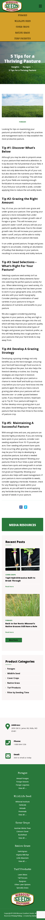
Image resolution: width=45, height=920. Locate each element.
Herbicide (22, 805)
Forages (22, 15)
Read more (9, 587)
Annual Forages (22, 778)
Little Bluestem (22, 858)
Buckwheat (22, 835)
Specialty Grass (22, 888)
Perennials (22, 811)
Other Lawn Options (22, 884)
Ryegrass (22, 881)
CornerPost (36, 916)
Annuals (22, 808)
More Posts (13, 640)
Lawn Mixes (22, 874)
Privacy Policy (16, 916)
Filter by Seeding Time (18, 692)
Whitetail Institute (22, 802)
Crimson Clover (22, 831)
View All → (22, 788)
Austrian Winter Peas (22, 828)
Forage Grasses (22, 781)
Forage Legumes (22, 785)
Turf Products (22, 39)
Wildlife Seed (23, 21)
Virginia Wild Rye (22, 855)
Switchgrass (22, 851)
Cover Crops (22, 27)
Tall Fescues (22, 878)
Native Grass (22, 33)
